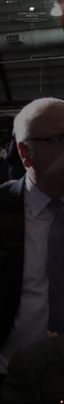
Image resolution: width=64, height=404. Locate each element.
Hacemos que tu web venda (32, 21)
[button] (11, 17)
